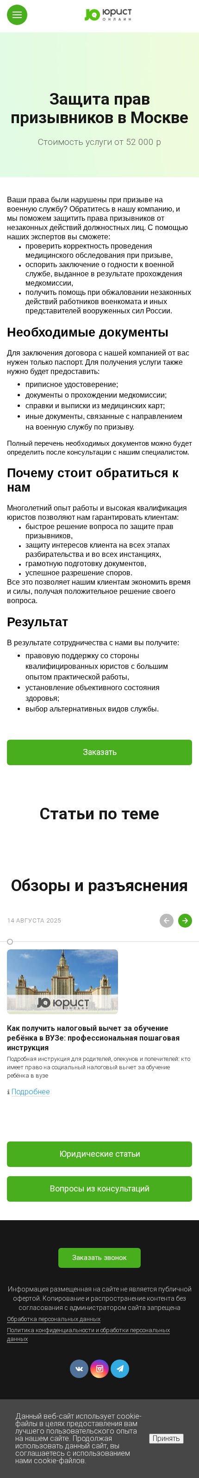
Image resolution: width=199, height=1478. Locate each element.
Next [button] (185, 921)
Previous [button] (167, 921)
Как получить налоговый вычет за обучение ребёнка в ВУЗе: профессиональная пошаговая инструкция (93, 1038)
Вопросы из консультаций (99, 1188)
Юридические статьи (99, 1154)
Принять (166, 1438)
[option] (99, 88)
